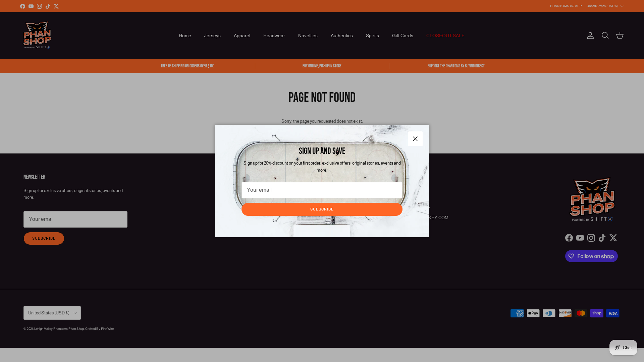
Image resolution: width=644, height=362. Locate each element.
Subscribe (322, 209)
